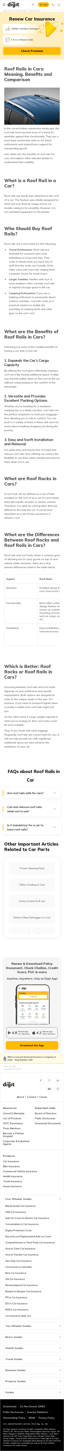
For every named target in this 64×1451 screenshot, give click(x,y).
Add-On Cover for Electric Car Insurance (27, 1218)
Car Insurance (11, 1161)
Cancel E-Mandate (14, 1113)
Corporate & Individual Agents (16, 1142)
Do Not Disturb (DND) (32, 1406)
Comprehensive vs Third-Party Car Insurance (30, 1242)
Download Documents (48, 1123)
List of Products (12, 1118)
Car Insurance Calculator (18, 1267)
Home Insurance (12, 1186)
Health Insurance (13, 1176)
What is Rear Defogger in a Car (31, 917)
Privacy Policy (46, 1417)
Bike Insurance (11, 1166)
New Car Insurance (15, 1273)
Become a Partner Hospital (13, 1135)
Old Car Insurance (15, 1279)
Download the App (32, 1045)
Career (43, 1097)
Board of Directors (46, 1113)
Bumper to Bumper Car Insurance (23, 1291)
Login (45, 4)
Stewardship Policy (14, 1417)
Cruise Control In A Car (32, 901)
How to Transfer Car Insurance (22, 1254)
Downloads (10, 1406)
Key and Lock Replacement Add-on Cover (28, 1236)
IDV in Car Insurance (16, 1303)
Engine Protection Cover (18, 1230)
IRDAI (32, 1417)
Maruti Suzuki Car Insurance (20, 1205)
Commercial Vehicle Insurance (20, 1171)
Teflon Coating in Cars (32, 884)
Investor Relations (37, 1412)
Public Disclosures (45, 1118)
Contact (31, 1097)
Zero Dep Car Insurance (18, 1260)
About (20, 1097)
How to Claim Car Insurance (20, 1248)
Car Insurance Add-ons (18, 1315)
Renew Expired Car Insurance (21, 1285)
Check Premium (32, 51)
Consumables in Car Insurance (22, 1224)
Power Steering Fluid (32, 868)
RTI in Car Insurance (16, 1297)
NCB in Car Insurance (16, 1309)
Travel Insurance (12, 1181)
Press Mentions (12, 1128)
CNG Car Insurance (15, 1212)
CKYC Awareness (13, 1123)
